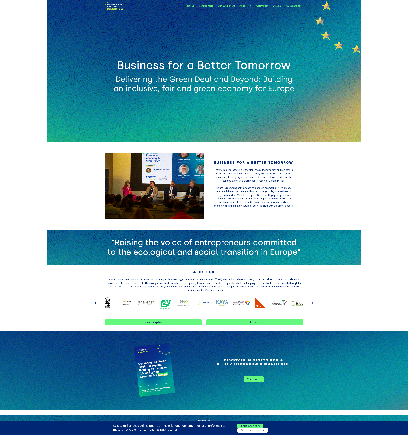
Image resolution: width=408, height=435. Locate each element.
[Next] (312, 303)
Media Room (245, 5)
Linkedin (277, 5)
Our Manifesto (206, 5)
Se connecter (294, 5)
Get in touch (262, 5)
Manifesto (254, 379)
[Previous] (95, 303)
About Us (190, 5)
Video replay (153, 322)
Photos (255, 322)
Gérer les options (253, 430)
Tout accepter (250, 426)
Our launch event (226, 5)
